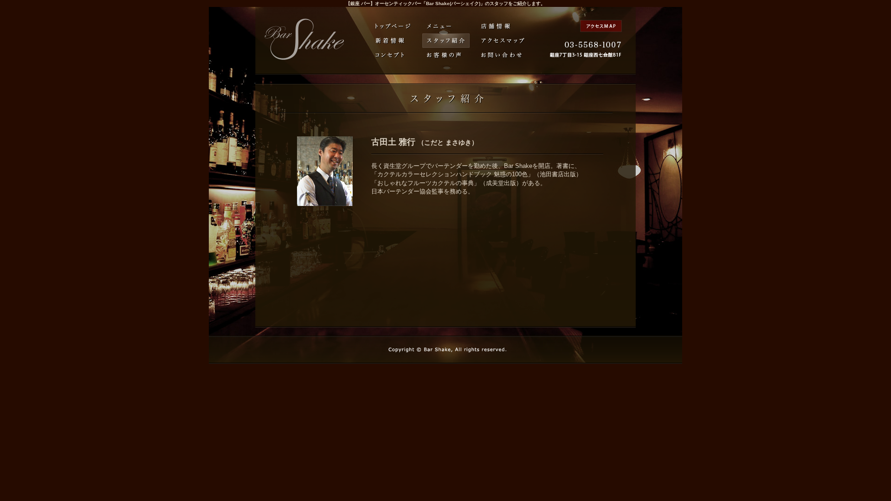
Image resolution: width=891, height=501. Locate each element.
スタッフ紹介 (446, 40)
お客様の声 (444, 55)
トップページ (393, 26)
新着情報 (389, 40)
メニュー (439, 26)
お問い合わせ (502, 55)
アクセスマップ (503, 40)
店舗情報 (496, 26)
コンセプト (389, 55)
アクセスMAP (601, 26)
